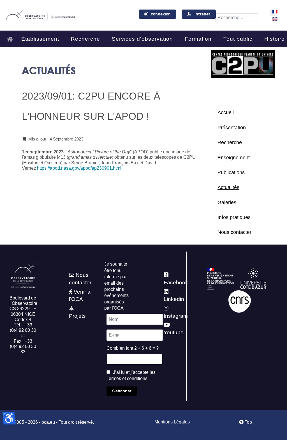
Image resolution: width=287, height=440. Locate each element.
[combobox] (236, 17)
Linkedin (174, 299)
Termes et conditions (127, 378)
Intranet (202, 14)
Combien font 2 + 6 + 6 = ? (133, 348)
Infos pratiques (234, 217)
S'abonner (121, 391)
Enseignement (233, 157)
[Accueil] (11, 37)
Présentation (231, 127)
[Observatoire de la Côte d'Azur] (40, 15)
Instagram (176, 316)
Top (248, 422)
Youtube (174, 332)
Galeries (226, 202)
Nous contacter (234, 232)
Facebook (176, 282)
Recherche (229, 142)
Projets (77, 316)
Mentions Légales (172, 422)
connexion (161, 14)
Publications (231, 172)
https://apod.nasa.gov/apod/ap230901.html (79, 168)
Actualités (228, 187)
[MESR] (220, 279)
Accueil (225, 112)
